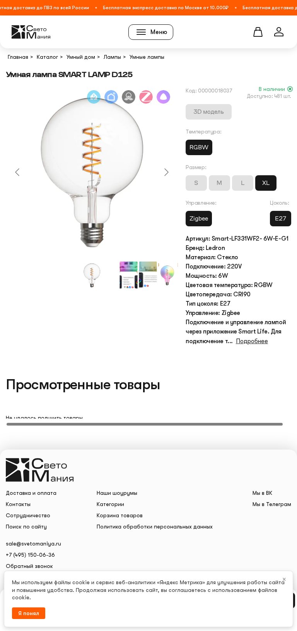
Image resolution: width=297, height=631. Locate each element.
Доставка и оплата (31, 493)
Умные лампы (147, 57)
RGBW (198, 147)
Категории (110, 504)
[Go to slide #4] (167, 275)
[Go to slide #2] (128, 275)
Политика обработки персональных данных (155, 526)
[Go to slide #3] (148, 275)
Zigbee (198, 218)
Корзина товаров (120, 515)
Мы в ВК (262, 493)
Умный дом (81, 57)
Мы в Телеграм (272, 504)
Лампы (112, 57)
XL (266, 183)
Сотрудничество (28, 515)
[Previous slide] (18, 172)
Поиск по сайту (26, 526)
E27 (280, 218)
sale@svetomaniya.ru (33, 543)
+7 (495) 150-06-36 (30, 554)
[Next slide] (166, 172)
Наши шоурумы (117, 493)
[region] (148, 411)
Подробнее (252, 341)
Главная (18, 57)
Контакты (18, 504)
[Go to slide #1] (92, 275)
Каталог (47, 57)
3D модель (208, 112)
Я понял (28, 613)
